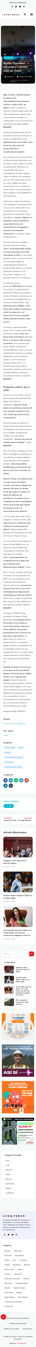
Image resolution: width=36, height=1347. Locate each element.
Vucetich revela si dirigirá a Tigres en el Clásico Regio (23, 979)
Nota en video (9, 1269)
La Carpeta (9, 58)
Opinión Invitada (19, 1288)
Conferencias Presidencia (13, 1302)
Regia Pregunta (10, 1297)
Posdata (7, 1265)
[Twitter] (16, 6)
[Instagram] (24, 6)
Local (7, 1165)
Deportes (9, 1179)
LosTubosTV (10, 1193)
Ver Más (8, 806)
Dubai (21, 747)
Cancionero (18, 1274)
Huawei (7, 752)
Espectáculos (10, 1184)
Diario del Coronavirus (12, 1279)
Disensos (27, 1279)
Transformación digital (13, 767)
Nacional (9, 1170)
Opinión (8, 1188)
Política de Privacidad (18, 1323)
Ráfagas (19, 1292)
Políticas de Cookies (11, 1329)
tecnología (9, 762)
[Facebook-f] (12, 6)
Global (8, 1174)
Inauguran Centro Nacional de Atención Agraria (23, 969)
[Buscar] (31, 954)
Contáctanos (27, 1329)
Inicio (8, 1160)
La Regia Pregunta (22, 1283)
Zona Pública (9, 1292)
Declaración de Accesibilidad (18, 1318)
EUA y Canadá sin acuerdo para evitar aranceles (22, 1002)
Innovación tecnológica (13, 757)
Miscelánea (17, 1265)
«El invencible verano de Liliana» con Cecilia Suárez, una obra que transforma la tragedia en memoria (17, 932)
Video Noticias (23, 1297)
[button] (24, 14)
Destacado (8, 1255)
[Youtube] (20, 6)
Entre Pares (8, 1283)
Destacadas (18, 1251)
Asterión (7, 1274)
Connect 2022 (10, 747)
